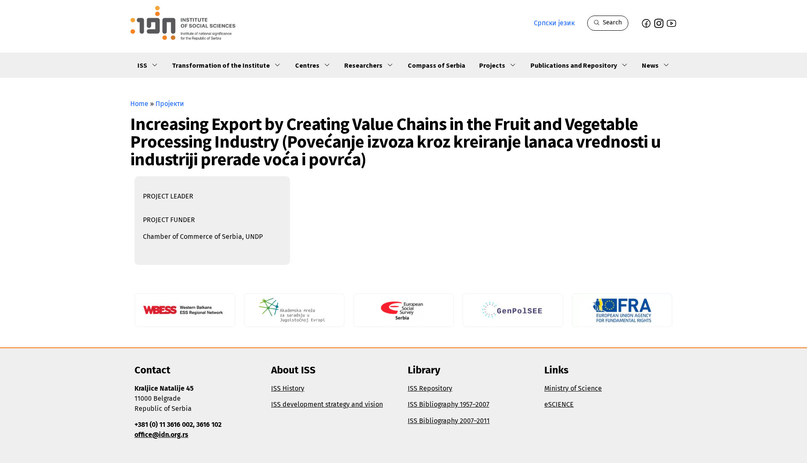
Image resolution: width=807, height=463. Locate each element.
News (650, 65)
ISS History (287, 388)
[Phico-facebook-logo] (646, 23)
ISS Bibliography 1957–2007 (448, 404)
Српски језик (554, 23)
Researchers (363, 65)
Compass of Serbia (436, 65)
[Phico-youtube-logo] (671, 23)
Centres (307, 65)
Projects (492, 65)
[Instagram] (659, 23)
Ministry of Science (573, 388)
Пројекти (170, 104)
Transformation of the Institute (221, 65)
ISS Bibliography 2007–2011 (449, 421)
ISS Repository (430, 388)
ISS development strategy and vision (327, 404)
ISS (142, 65)
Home (139, 104)
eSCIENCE (559, 404)
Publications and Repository (573, 65)
